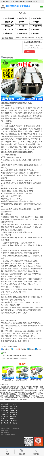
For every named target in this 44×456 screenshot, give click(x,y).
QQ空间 (15, 349)
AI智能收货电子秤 (37, 26)
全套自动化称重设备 (19, 392)
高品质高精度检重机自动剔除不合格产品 (19, 355)
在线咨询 (29, 51)
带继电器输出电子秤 (11, 398)
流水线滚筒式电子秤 (37, 19)
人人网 (39, 349)
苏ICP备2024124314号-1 (6, 434)
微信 (4, 352)
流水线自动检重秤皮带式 (26, 394)
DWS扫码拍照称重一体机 (9, 19)
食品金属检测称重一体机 (9, 30)
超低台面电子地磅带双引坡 (28, 389)
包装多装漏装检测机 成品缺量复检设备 (14, 380)
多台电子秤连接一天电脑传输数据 (4, 417)
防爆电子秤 (8, 33)
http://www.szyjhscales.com (9, 346)
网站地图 (13, 434)
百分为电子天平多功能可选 (29, 387)
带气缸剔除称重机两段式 (8, 394)
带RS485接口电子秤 (26, 398)
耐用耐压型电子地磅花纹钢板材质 (4, 407)
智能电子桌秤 (9, 26)
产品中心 (40, 38)
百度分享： (6, 349)
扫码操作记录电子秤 (13, 421)
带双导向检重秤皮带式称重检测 (17, 358)
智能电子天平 (23, 30)
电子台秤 (22, 26)
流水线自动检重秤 (23, 19)
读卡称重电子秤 (22, 399)
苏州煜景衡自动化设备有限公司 (28, 38)
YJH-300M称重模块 (23, 34)
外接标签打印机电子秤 (4, 419)
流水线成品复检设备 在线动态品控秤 (27, 380)
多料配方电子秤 (10, 399)
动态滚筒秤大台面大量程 (13, 411)
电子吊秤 (36, 33)
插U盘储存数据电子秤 (23, 396)
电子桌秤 (36, 22)
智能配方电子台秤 (31, 390)
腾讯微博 (31, 349)
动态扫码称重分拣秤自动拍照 (10, 387)
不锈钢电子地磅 (4, 409)
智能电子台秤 (9, 22)
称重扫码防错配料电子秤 (15, 390)
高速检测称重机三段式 (35, 392)
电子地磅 (36, 30)
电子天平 (22, 22)
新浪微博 (23, 349)
